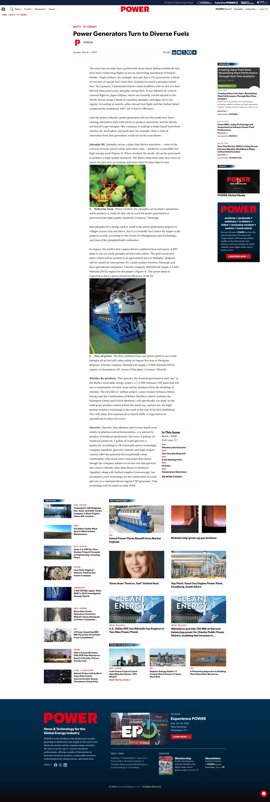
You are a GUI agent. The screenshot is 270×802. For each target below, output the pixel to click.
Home (4, 14)
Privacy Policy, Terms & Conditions (126, 761)
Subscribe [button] (251, 8)
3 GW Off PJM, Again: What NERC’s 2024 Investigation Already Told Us (87, 593)
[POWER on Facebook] (55, 765)
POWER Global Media (231, 195)
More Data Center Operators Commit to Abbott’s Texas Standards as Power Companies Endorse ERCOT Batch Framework (87, 618)
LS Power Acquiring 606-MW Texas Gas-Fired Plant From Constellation (87, 634)
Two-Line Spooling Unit (174, 453)
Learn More (180, 736)
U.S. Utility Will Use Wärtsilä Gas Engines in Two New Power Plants (136, 630)
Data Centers (80, 505)
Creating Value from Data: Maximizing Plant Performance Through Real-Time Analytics (237, 96)
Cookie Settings (118, 767)
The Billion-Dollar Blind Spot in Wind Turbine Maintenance (85, 531)
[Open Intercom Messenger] (263, 793)
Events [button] (28, 8)
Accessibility (134, 767)
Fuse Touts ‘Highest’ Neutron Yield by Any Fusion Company (84, 572)
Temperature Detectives (174, 471)
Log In (262, 8)
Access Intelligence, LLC (128, 786)
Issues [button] (52, 8)
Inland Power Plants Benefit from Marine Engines (135, 539)
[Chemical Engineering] (205, 2)
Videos (222, 166)
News (164, 445)
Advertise (238, 8)
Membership (128, 758)
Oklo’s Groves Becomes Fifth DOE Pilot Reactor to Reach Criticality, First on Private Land (87, 656)
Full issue (168, 440)
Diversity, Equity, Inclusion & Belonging (128, 764)
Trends (77, 650)
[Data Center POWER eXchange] (247, 2)
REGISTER (222, 111)
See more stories (172, 476)
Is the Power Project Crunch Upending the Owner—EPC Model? (123, 674)
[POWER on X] (60, 765)
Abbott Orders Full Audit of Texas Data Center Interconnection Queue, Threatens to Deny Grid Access (88, 678)
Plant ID (224, 8)
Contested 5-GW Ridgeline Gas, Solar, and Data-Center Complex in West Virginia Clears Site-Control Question (88, 513)
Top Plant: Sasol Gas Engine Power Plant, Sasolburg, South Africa (197, 584)
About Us (141, 758)
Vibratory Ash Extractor (174, 447)
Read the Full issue (119, 680)
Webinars (224, 64)
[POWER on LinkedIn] (65, 765)
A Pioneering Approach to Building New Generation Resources (208, 672)
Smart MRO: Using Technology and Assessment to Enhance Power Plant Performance (236, 127)
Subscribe (192, 770)
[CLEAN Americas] (262, 2)
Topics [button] (18, 8)
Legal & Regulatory (83, 670)
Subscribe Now (237, 256)
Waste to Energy (18, 14)
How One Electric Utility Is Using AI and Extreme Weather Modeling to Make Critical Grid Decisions (237, 149)
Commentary (79, 588)
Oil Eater (166, 465)
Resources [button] (40, 8)
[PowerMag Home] (135, 9)
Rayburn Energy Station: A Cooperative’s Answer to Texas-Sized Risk (166, 674)
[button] (3, 9)
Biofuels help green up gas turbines (194, 538)
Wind (76, 526)
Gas (75, 629)
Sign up (218, 767)
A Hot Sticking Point (172, 459)
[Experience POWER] (226, 2)
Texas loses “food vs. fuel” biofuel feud (134, 583)
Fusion (77, 567)
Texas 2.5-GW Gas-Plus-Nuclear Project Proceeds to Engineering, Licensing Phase (87, 553)
